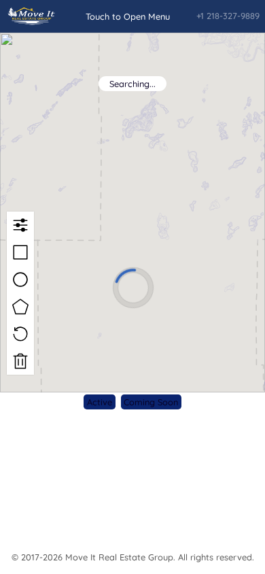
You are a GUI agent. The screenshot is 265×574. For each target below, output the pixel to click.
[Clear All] (20, 361)
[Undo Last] (20, 334)
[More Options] (20, 225)
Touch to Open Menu (128, 16)
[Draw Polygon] (20, 306)
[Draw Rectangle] (20, 252)
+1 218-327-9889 (228, 15)
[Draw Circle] (20, 279)
